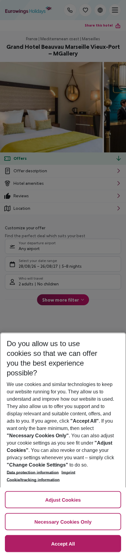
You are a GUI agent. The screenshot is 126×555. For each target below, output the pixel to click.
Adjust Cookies (63, 500)
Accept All (63, 544)
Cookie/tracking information (33, 480)
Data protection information (33, 472)
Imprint (68, 472)
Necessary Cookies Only (63, 522)
